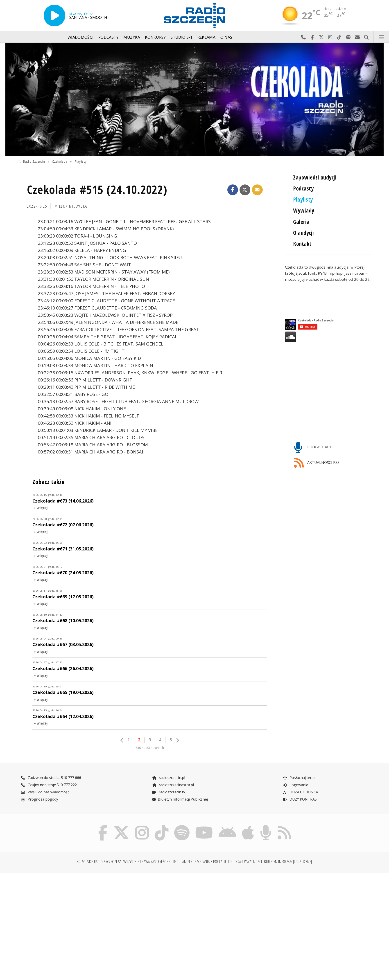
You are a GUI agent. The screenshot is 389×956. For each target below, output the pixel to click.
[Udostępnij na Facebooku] (232, 189)
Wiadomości (81, 37)
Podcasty (108, 37)
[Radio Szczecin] (194, 15)
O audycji (303, 232)
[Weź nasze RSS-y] (284, 826)
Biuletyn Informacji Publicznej (183, 799)
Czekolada (59, 161)
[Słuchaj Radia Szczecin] (54, 15)
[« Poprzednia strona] (122, 740)
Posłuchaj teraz (302, 777)
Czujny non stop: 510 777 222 (52, 784)
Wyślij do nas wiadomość (357, 37)
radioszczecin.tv (171, 792)
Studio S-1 (181, 37)
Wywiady (303, 210)
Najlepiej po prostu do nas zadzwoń (303, 37)
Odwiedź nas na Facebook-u (312, 37)
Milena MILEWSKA (71, 206)
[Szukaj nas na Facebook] (103, 826)
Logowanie (298, 784)
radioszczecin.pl (171, 777)
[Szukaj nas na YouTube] (204, 826)
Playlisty (80, 161)
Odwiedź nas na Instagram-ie (330, 37)
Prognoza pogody (42, 799)
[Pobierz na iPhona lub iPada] (248, 826)
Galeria (301, 221)
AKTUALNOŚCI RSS (322, 462)
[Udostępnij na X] (245, 189)
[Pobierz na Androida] (227, 826)
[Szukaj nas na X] (121, 826)
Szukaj (366, 37)
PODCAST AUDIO (321, 446)
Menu (381, 37)
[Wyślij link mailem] (257, 189)
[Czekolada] (194, 99)
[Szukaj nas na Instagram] (142, 826)
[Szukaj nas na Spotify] (181, 826)
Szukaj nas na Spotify (348, 37)
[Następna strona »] (177, 740)
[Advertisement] (60, 911)
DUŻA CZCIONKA (303, 792)
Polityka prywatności (245, 861)
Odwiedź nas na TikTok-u (339, 37)
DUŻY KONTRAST (304, 799)
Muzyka (131, 37)
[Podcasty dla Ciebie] (265, 826)
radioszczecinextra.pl (176, 784)
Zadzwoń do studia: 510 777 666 (54, 777)
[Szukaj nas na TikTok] (161, 826)
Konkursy (155, 37)
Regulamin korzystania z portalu (199, 861)
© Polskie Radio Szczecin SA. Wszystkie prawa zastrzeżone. (124, 861)
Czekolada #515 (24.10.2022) (97, 189)
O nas (226, 37)
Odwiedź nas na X (321, 37)
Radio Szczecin (34, 161)
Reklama (206, 37)
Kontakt (302, 243)
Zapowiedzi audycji (315, 177)
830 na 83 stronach (150, 747)
